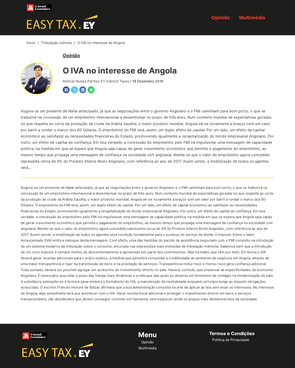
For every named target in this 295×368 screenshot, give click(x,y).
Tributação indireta (56, 43)
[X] (74, 89)
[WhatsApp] (91, 89)
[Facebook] (66, 89)
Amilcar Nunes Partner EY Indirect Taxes (96, 81)
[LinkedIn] (82, 89)
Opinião (220, 17)
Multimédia (252, 17)
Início (31, 43)
